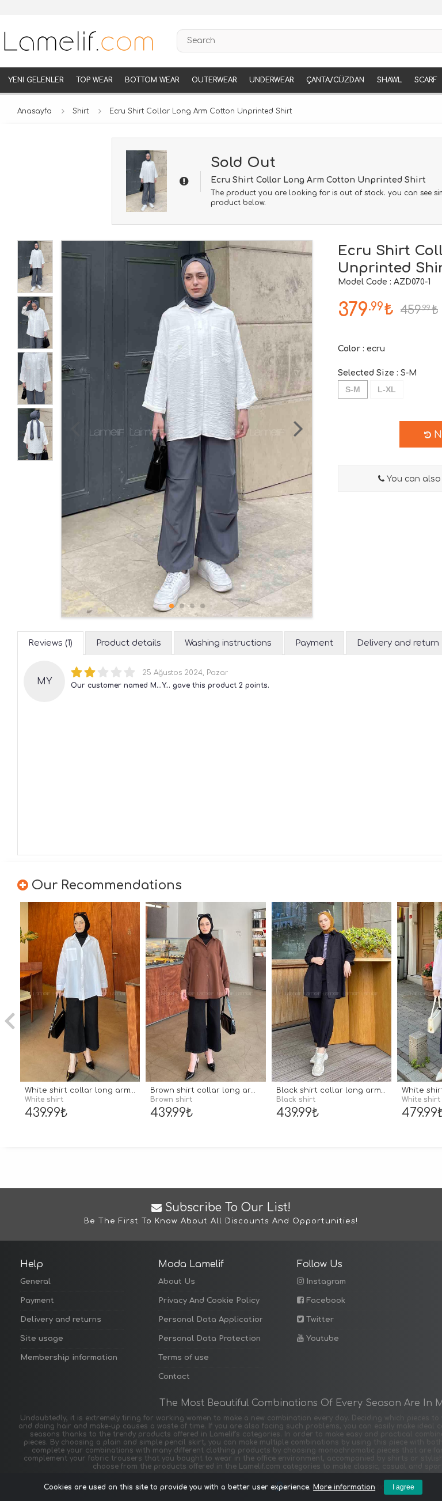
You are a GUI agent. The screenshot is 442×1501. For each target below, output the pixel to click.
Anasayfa (34, 111)
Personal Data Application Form (210, 1320)
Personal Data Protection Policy (210, 1339)
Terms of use (183, 1358)
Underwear (271, 80)
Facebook (324, 1301)
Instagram (325, 1282)
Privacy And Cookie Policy (209, 1301)
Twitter (319, 1320)
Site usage (41, 1339)
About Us (176, 1282)
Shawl (389, 80)
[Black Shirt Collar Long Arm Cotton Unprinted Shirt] (331, 992)
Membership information (68, 1358)
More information (344, 1487)
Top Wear (94, 80)
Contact (174, 1377)
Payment (37, 1301)
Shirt (81, 111)
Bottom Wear (152, 80)
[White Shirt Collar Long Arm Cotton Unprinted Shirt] (80, 992)
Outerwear (214, 80)
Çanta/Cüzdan (335, 80)
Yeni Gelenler (35, 80)
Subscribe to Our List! (221, 1213)
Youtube (321, 1339)
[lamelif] (77, 41)
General (35, 1282)
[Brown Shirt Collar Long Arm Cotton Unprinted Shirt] (205, 992)
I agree (403, 1487)
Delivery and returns (60, 1320)
